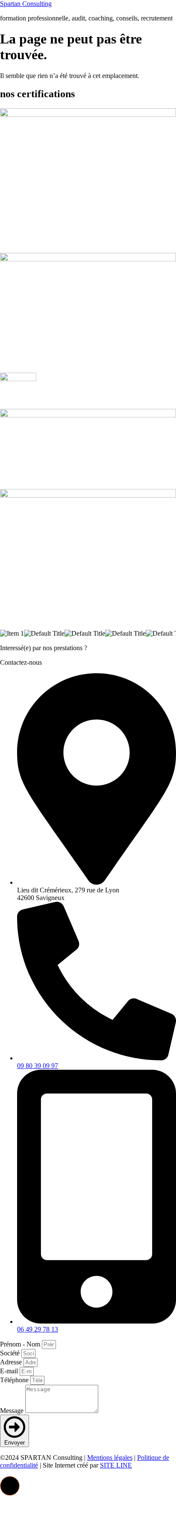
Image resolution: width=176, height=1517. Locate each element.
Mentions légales (109, 1457)
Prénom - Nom (21, 1344)
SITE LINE (116, 1465)
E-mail (10, 1371)
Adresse (11, 1362)
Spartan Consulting (26, 3)
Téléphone (15, 1380)
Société (10, 1353)
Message (12, 1410)
